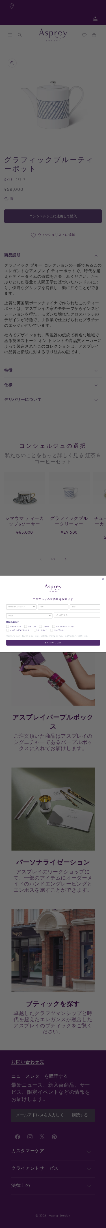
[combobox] (20, 607)
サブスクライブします (53, 643)
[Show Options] (34, 607)
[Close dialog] (103, 579)
